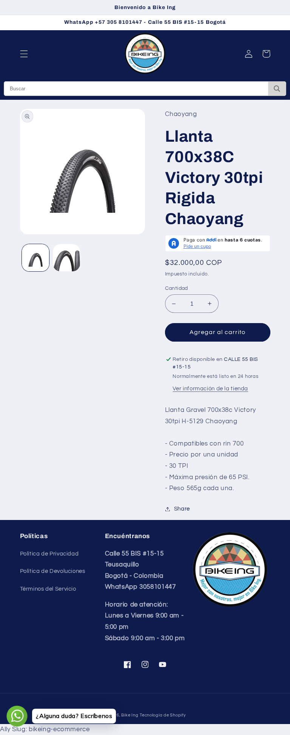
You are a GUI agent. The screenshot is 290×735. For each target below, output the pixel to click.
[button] (23, 53)
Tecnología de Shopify (162, 715)
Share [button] (182, 509)
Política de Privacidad (49, 554)
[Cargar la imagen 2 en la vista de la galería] (66, 257)
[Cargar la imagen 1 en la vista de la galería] (35, 257)
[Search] (277, 89)
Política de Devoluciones (52, 571)
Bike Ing (129, 715)
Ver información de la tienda (210, 388)
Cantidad (176, 288)
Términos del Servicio (48, 589)
